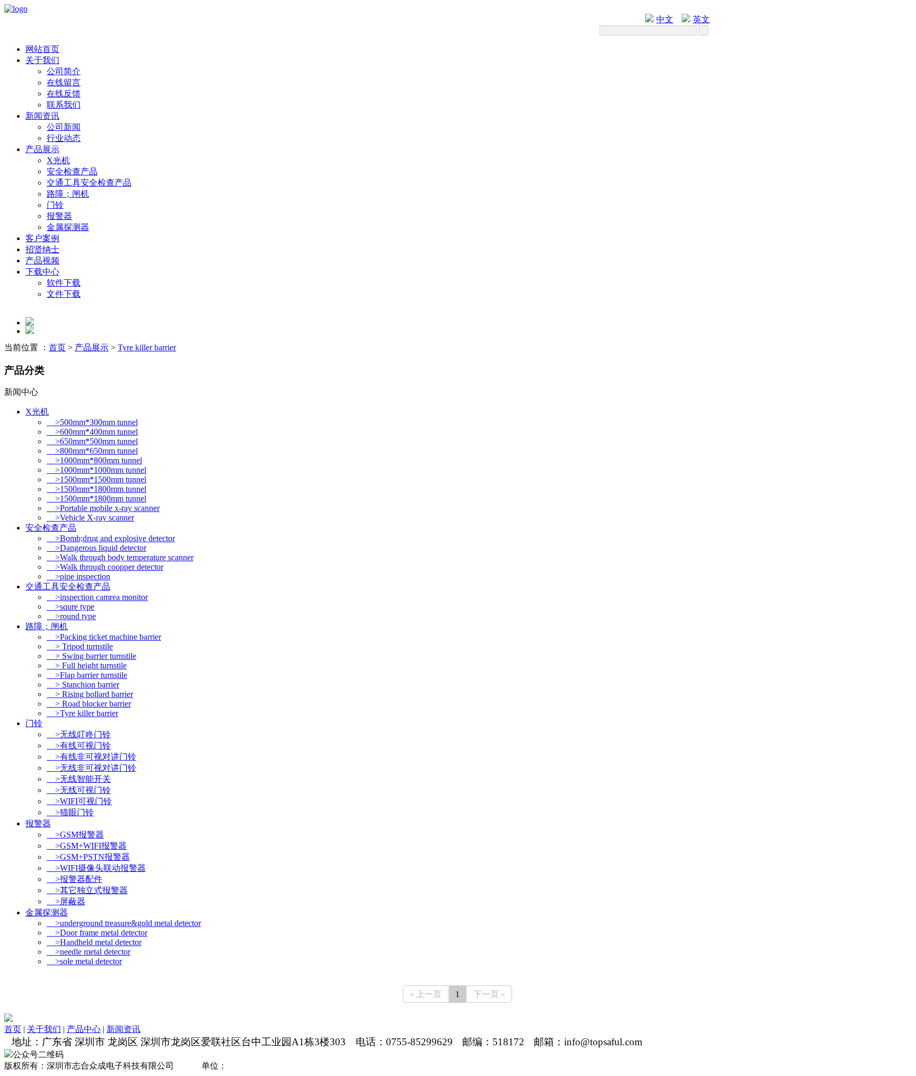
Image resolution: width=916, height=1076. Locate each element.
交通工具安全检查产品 (89, 182)
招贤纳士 (42, 249)
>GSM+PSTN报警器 (88, 856)
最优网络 (282, 1065)
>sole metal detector (84, 961)
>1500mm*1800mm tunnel (96, 488)
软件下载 (64, 282)
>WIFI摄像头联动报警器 (96, 867)
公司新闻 (64, 126)
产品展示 (42, 149)
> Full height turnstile (87, 665)
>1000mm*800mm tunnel (94, 460)
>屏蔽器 (66, 901)
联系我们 (64, 104)
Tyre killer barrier (147, 347)
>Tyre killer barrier (82, 713)
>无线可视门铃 (79, 790)
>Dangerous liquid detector (96, 547)
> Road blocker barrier (89, 703)
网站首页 (42, 49)
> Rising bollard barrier (90, 694)
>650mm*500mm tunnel (92, 441)
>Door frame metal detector (97, 932)
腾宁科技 (246, 1065)
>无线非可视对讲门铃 (91, 767)
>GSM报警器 (75, 834)
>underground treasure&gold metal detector (124, 923)
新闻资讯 (42, 115)
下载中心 (42, 271)
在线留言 (64, 82)
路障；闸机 (68, 193)
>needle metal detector (88, 951)
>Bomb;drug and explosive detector (111, 538)
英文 (701, 19)
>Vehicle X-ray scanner (90, 517)
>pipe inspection (78, 576)
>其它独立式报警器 (87, 890)
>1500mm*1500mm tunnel (96, 479)
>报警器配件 (74, 879)
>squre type (70, 606)
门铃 (55, 204)
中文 (664, 19)
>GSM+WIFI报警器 (87, 845)
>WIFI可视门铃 (79, 801)
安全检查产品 (72, 171)
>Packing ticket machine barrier (104, 636)
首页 (57, 347)
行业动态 (64, 138)
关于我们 (42, 60)
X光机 (58, 160)
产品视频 (42, 260)
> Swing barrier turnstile (91, 655)
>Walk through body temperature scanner (120, 557)
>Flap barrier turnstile (87, 675)
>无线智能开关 (79, 778)
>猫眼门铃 (70, 812)
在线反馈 (64, 93)
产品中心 (84, 1029)
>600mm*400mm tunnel (92, 431)
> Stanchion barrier (83, 684)
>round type (71, 616)
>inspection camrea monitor (97, 597)
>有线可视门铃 (79, 745)
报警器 (59, 216)
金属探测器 (68, 227)
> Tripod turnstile (80, 646)
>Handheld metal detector (94, 942)
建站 (192, 1065)
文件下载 (64, 293)
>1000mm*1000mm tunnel (96, 469)
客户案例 (42, 238)
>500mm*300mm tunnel (92, 422)
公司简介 (64, 71)
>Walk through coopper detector (105, 566)
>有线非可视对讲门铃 (91, 756)
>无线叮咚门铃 (79, 734)
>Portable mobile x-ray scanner (103, 508)
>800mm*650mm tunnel (92, 450)
